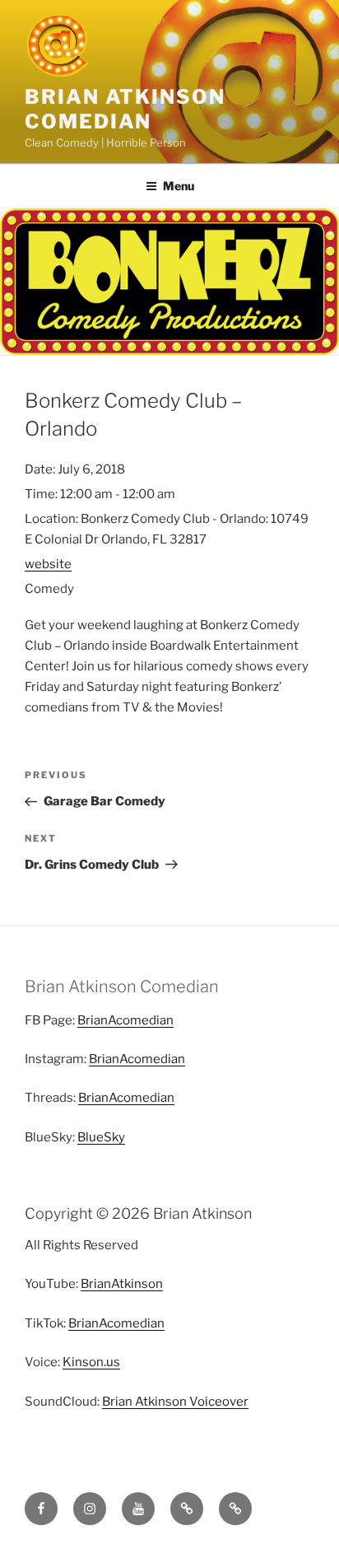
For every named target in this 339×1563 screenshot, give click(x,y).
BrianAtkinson (122, 1283)
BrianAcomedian (125, 1020)
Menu (178, 186)
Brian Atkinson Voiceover (175, 1401)
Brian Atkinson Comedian (125, 109)
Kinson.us (91, 1362)
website (48, 564)
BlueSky (101, 1137)
